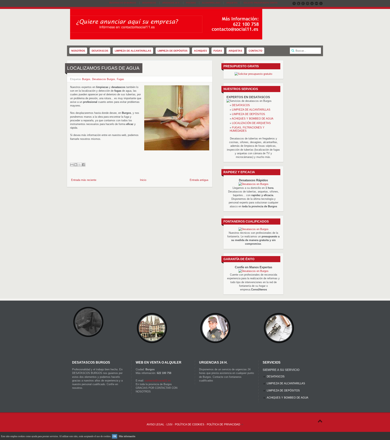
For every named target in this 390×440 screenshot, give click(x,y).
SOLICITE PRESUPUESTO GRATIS (260, 3)
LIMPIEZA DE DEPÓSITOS (248, 114)
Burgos (86, 79)
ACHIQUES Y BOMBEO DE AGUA (252, 118)
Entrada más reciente (83, 179)
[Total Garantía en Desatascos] (253, 184)
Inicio (143, 179)
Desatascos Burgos (103, 79)
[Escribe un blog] (76, 165)
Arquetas (231, 3)
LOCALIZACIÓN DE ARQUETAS (251, 123)
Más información (127, 436)
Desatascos (149, 3)
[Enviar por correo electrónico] (72, 165)
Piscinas (191, 3)
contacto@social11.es (158, 380)
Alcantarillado (211, 3)
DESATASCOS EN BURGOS (122, 3)
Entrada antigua (199, 179)
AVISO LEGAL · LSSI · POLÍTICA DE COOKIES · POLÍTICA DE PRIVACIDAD (193, 424)
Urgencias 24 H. (171, 3)
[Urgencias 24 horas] (253, 271)
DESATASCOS (241, 105)
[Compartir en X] (80, 165)
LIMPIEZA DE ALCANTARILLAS (251, 109)
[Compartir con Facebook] (83, 165)
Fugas (120, 79)
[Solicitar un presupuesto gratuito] (253, 73)
